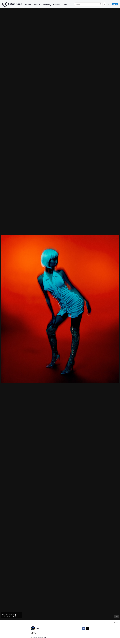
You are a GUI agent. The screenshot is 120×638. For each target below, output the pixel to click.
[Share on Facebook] (83, 628)
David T (38, 628)
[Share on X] (87, 628)
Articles (28, 4)
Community (46, 4)
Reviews (36, 4)
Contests (56, 4)
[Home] (12, 4)
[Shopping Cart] (104, 4)
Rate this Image (7, 614)
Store (65, 4)
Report (116, 622)
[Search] (101, 4)
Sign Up (115, 4)
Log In (109, 4)
